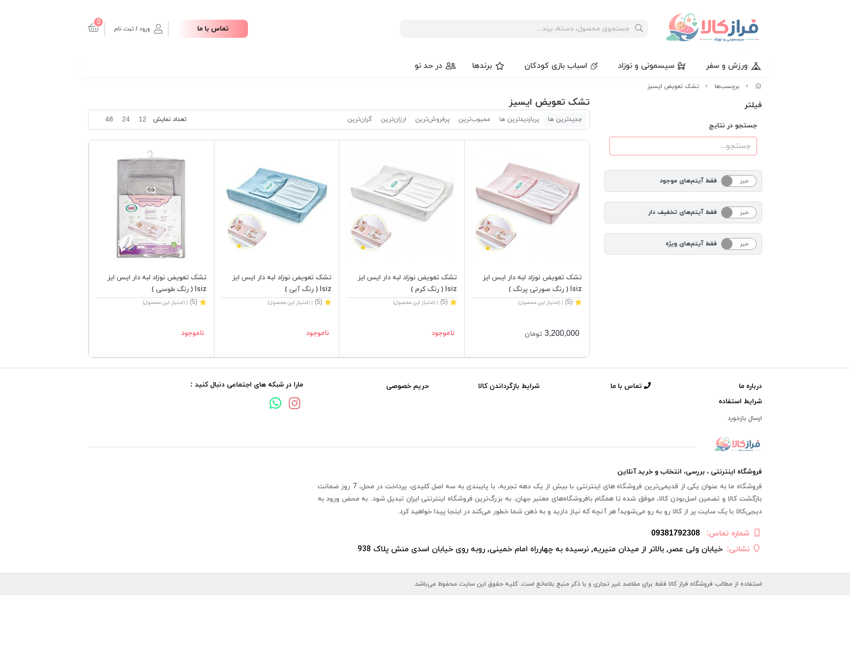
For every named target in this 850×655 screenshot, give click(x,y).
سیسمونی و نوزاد (646, 65)
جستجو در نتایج (733, 125)
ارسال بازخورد (745, 418)
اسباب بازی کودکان (555, 65)
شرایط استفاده (740, 401)
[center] (639, 29)
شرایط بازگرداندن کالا (509, 386)
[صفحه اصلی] (758, 86)
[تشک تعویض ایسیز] (425, 444)
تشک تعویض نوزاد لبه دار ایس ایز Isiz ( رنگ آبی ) (282, 283)
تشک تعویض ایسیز (673, 86)
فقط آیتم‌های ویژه (691, 243)
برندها (482, 65)
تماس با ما (213, 28)
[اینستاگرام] (294, 404)
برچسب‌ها (727, 86)
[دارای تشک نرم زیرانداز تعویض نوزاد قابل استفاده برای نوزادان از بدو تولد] (527, 202)
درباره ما (750, 386)
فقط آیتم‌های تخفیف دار (682, 212)
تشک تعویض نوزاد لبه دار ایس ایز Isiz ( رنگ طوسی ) (157, 283)
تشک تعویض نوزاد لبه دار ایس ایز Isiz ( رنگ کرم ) (407, 283)
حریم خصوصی (407, 386)
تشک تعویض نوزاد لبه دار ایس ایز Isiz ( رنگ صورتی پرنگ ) (532, 283)
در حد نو (428, 65)
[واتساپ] (275, 404)
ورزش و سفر (727, 65)
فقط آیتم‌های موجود (688, 181)
